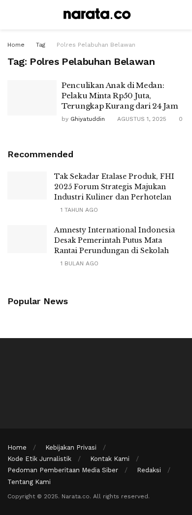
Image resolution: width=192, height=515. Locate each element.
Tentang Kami (29, 482)
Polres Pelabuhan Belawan (96, 44)
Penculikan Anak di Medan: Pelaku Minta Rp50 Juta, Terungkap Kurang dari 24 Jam (120, 96)
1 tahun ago (78, 209)
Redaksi (149, 470)
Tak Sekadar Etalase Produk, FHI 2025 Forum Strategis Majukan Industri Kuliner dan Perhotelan (114, 186)
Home (16, 44)
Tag (40, 44)
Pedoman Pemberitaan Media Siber (62, 470)
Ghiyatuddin (87, 118)
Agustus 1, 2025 (140, 118)
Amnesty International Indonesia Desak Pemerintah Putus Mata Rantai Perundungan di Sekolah (114, 240)
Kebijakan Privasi (70, 447)
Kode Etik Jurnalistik (39, 458)
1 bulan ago (78, 263)
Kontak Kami (109, 458)
